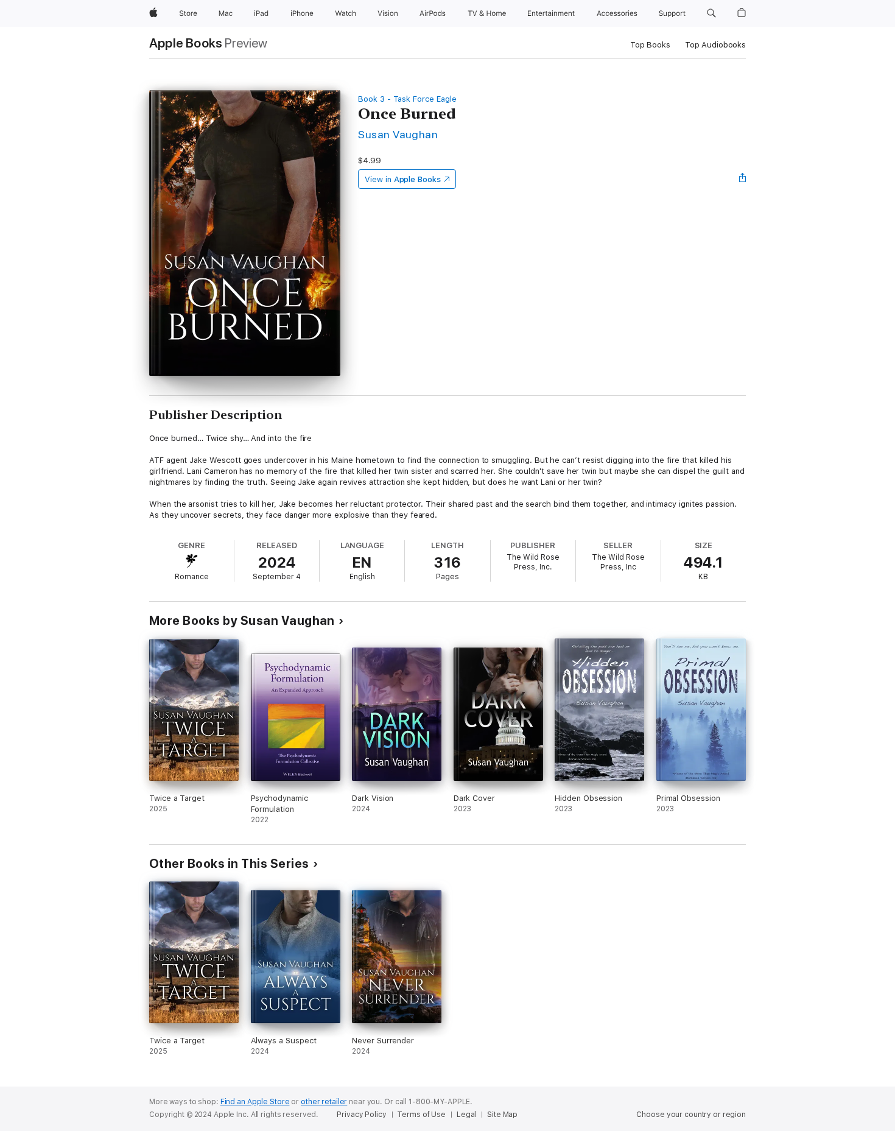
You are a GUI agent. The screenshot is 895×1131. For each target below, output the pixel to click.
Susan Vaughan (398, 134)
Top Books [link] (650, 44)
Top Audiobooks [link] (715, 44)
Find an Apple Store (255, 1102)
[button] (711, 13)
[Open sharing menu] (743, 179)
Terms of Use (421, 1114)
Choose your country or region (691, 1114)
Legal (466, 1114)
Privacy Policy (361, 1114)
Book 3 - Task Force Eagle (407, 99)
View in (403, 179)
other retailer (324, 1102)
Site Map (502, 1114)
